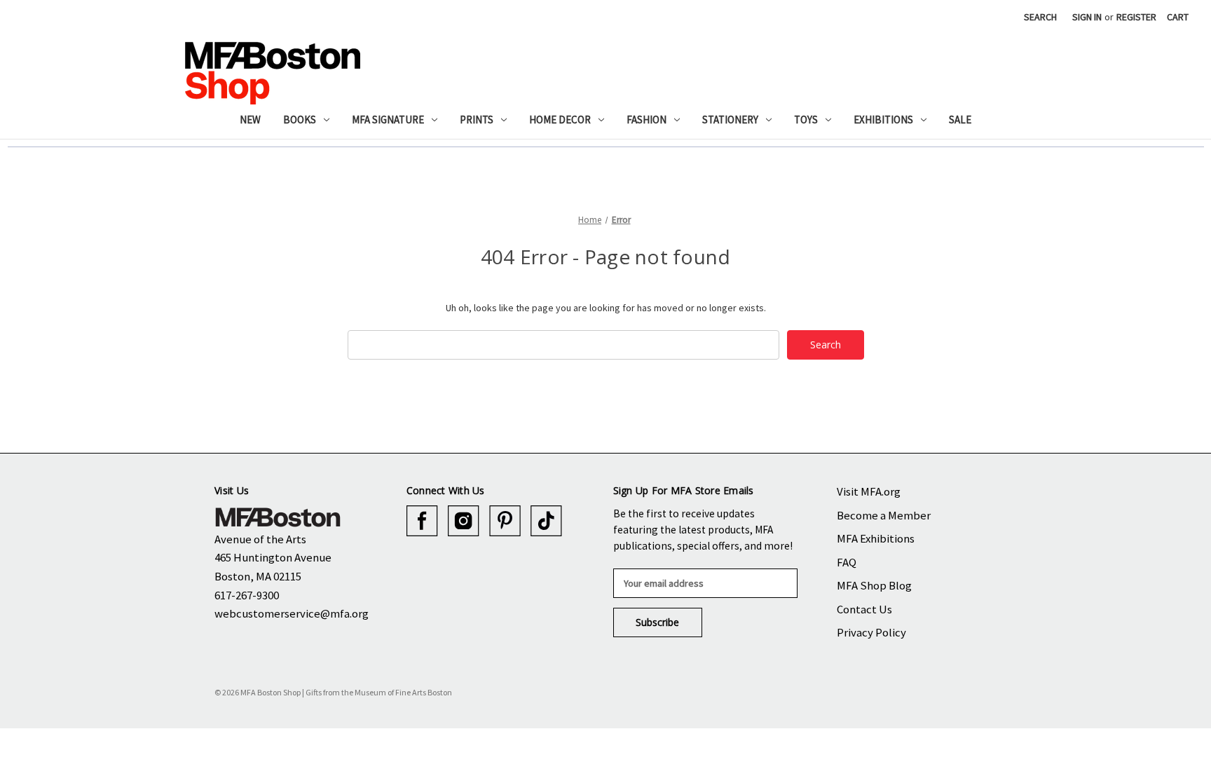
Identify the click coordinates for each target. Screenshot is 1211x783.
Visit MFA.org (869, 491)
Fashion (646, 119)
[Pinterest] (505, 521)
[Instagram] (463, 521)
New (250, 119)
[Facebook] (422, 521)
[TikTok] (546, 521)
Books (299, 119)
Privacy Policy (871, 632)
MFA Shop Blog (874, 585)
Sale (960, 119)
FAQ (846, 562)
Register (1136, 17)
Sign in (1087, 17)
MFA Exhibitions (876, 538)
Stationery (730, 119)
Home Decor (560, 119)
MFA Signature (388, 119)
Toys (806, 119)
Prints (476, 119)
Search (1040, 17)
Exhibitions (883, 119)
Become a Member (884, 515)
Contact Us (864, 609)
